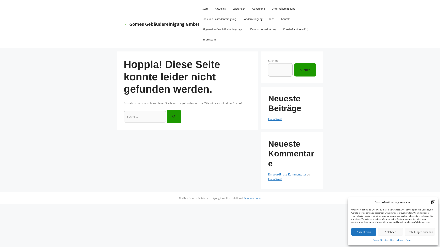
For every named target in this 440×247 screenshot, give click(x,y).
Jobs (271, 19)
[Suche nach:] (145, 117)
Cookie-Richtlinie (381, 240)
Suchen (273, 61)
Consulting (258, 8)
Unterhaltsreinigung (283, 8)
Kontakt (285, 19)
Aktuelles (220, 8)
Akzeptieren (364, 232)
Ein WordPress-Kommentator (287, 174)
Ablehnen (390, 232)
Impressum (209, 39)
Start (205, 8)
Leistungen (239, 8)
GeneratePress (252, 198)
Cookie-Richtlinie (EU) (295, 29)
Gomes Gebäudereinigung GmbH (164, 24)
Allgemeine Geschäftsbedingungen (222, 29)
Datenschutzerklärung (401, 240)
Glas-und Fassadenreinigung (219, 19)
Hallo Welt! (275, 119)
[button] (433, 202)
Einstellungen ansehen (419, 232)
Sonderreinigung (252, 19)
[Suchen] (174, 116)
